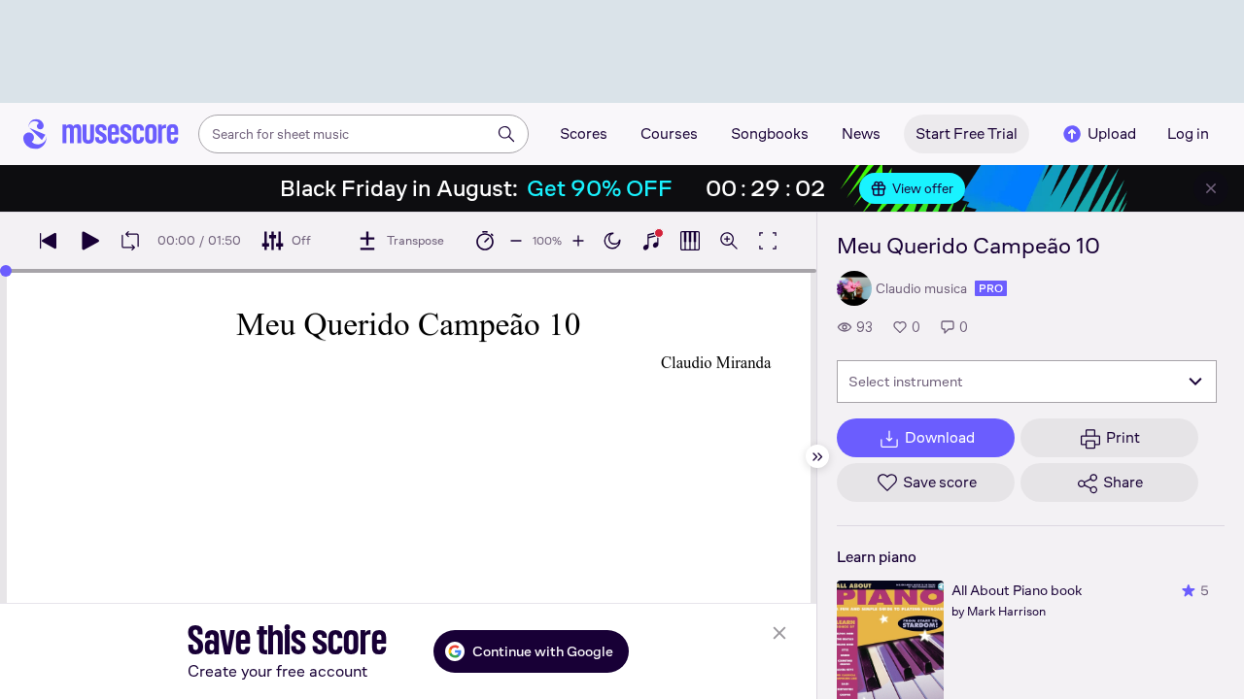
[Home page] (101, 134)
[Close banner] (1210, 188)
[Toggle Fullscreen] (767, 240)
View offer (922, 188)
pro (991, 288)
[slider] (6, 271)
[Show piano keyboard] (651, 240)
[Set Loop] (130, 240)
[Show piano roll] (690, 240)
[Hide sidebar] (817, 456)
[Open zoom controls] (728, 240)
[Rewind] (48, 240)
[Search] (506, 134)
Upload (1112, 133)
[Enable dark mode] (612, 240)
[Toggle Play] (89, 240)
